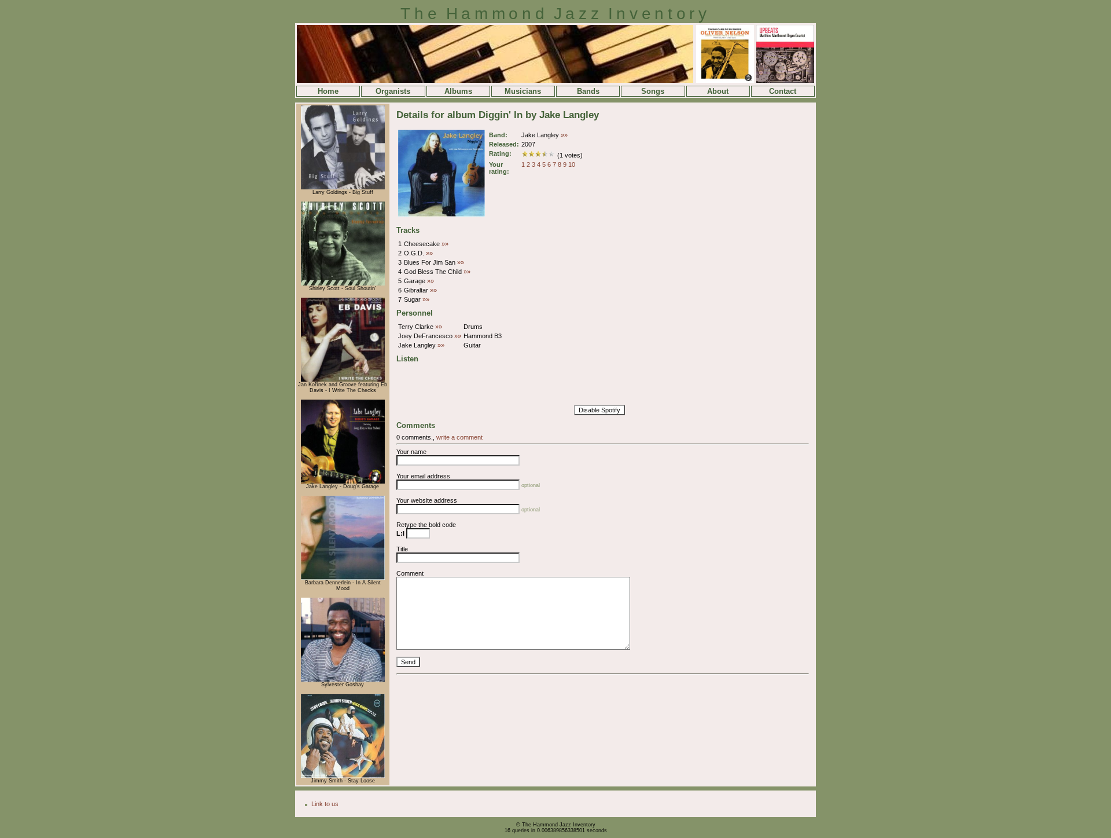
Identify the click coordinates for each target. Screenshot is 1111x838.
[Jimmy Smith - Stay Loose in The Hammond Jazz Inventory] (343, 776)
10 (571, 164)
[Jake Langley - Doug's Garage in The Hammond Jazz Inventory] (343, 482)
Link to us (325, 803)
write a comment (459, 437)
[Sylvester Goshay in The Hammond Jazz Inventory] (343, 680)
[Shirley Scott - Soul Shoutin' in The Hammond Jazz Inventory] (343, 284)
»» (564, 134)
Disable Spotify (599, 410)
